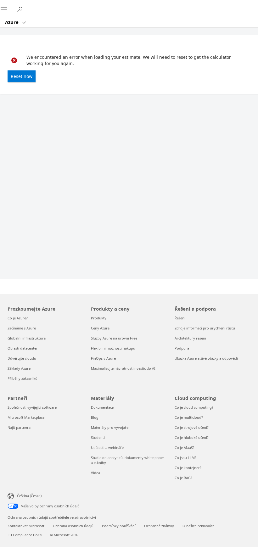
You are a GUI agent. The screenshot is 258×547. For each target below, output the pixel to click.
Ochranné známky (159, 525)
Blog (94, 417)
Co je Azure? (18, 318)
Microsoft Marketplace (26, 417)
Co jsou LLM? (185, 457)
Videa (95, 472)
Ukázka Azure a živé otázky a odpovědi (206, 358)
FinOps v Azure (103, 358)
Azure (12, 22)
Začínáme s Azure (22, 328)
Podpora (182, 348)
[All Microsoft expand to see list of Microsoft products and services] (7, 8)
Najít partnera (19, 427)
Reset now (21, 76)
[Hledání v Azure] (22, 8)
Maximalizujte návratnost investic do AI (123, 368)
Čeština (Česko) (29, 495)
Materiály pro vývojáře (109, 427)
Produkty (98, 318)
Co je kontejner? (188, 467)
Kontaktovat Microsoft (26, 525)
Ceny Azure (100, 328)
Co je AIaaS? (184, 447)
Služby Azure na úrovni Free (114, 338)
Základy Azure (19, 368)
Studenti (98, 437)
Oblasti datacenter (23, 348)
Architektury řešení (190, 338)
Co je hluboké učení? (192, 437)
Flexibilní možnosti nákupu (113, 348)
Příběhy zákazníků (22, 378)
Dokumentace (102, 407)
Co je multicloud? (189, 417)
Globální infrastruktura (27, 338)
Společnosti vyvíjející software (32, 407)
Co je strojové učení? (192, 427)
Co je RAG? (183, 477)
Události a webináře (107, 447)
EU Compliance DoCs (25, 535)
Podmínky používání (119, 525)
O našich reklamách (198, 525)
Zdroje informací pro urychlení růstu (205, 328)
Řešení (180, 318)
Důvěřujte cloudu (22, 358)
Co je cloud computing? (194, 407)
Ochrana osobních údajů (73, 525)
